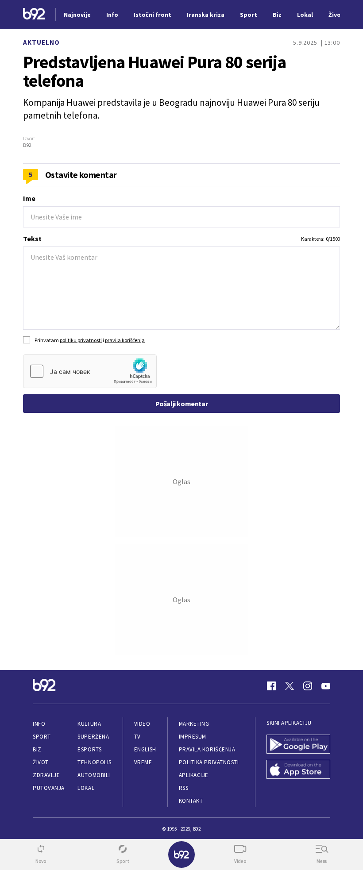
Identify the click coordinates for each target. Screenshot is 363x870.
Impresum (192, 736)
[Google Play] (298, 745)
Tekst (32, 238)
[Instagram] (307, 685)
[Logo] (34, 15)
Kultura (89, 724)
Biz (37, 749)
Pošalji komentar (181, 403)
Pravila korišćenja (207, 749)
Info (39, 724)
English (145, 749)
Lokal (85, 788)
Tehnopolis (94, 762)
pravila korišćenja (125, 340)
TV (137, 736)
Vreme (143, 762)
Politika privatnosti (209, 762)
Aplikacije (194, 775)
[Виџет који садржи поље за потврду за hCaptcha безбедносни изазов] (90, 371)
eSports (89, 749)
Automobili (93, 775)
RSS (184, 788)
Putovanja (49, 788)
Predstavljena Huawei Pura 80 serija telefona (154, 71)
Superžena (93, 736)
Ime (29, 198)
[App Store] (298, 770)
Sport (42, 736)
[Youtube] (325, 685)
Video (142, 724)
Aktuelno (41, 42)
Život (41, 762)
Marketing (194, 724)
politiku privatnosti (81, 340)
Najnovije (77, 15)
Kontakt (191, 801)
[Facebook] (271, 685)
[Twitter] (289, 685)
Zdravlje (46, 775)
